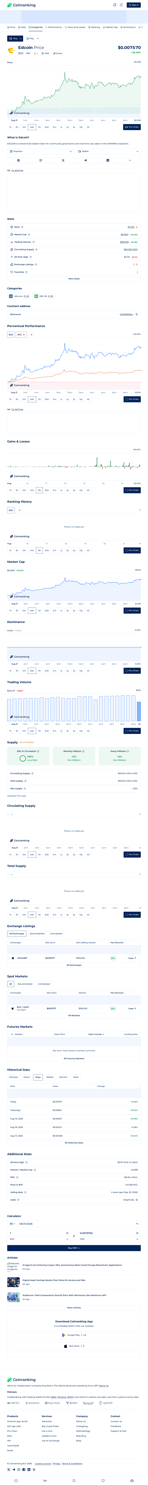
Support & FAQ (118, 1431)
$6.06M (124, 234)
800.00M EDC (131, 249)
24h (32, 127)
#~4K (26, 296)
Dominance (129, 27)
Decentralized (37, 933)
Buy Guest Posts (50, 1426)
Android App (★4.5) (17, 1421)
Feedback (116, 1426)
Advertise (47, 1421)
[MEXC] (13, 1403)
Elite (9, 1436)
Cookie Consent (43, 1463)
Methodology (83, 1431)
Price (12, 27)
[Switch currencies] (74, 1236)
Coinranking (24, 5)
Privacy (56, 1463)
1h (10, 127)
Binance (62, 1397)
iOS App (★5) (14, 1426)
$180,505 (124, 242)
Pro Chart (12, 1431)
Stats (23, 27)
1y (61, 127)
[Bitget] (52, 1403)
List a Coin (47, 1431)
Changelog (82, 1426)
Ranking (95, 27)
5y (74, 127)
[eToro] (88, 1403)
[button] (19, 296)
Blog (78, 1440)
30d (47, 127)
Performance (55, 27)
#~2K (50, 296)
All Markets (74, 1015)
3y (67, 127)
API (9, 1440)
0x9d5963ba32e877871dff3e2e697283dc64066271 (127, 314)
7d (39, 127)
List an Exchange (51, 1440)
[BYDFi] (71, 1403)
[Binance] (32, 1403)
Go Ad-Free (17, 409)
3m (54, 127)
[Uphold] (105, 1403)
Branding (81, 1436)
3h (17, 127)
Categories (37, 27)
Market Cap (112, 27)
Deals (10, 1450)
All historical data (74, 1142)
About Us (104, 1385)
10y (81, 127)
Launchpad (13, 1445)
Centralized (56, 933)
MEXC (54, 1397)
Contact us (116, 1421)
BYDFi (70, 1397)
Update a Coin (49, 1436)
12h (24, 127)
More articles (74, 1307)
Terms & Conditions (72, 1463)
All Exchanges (16, 933)
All (88, 127)
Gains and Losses (76, 27)
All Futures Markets (74, 1058)
